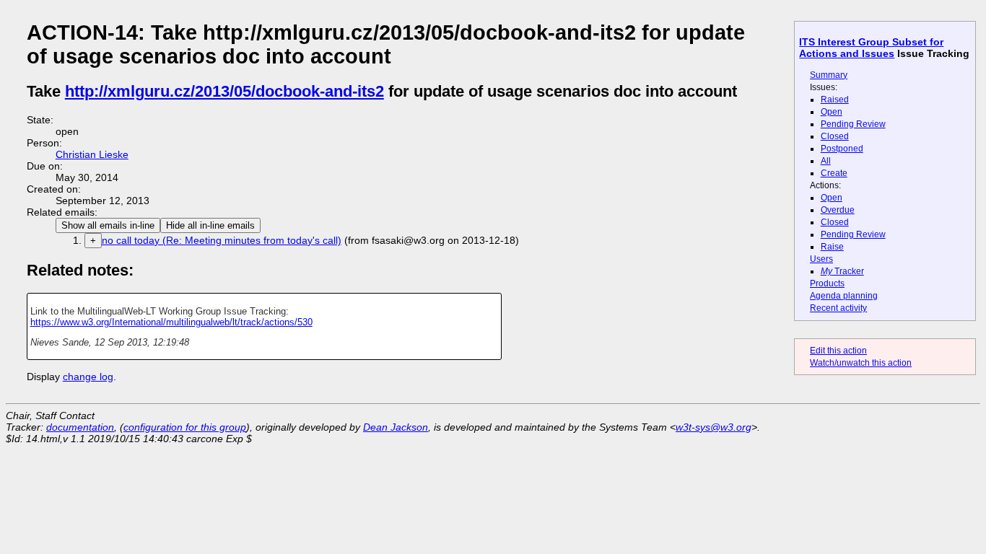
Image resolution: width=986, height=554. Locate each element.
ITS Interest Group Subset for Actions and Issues (871, 47)
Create (834, 173)
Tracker (842, 271)
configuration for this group (184, 427)
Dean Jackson (395, 427)
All (826, 161)
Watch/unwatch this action (861, 363)
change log (88, 376)
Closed (835, 136)
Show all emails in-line (107, 225)
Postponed (842, 149)
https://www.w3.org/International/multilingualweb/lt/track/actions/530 (171, 322)
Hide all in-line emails (210, 225)
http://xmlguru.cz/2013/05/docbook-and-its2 (224, 91)
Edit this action (838, 351)
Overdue (838, 210)
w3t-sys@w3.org (713, 427)
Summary (828, 75)
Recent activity (838, 308)
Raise (832, 247)
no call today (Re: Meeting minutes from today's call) (221, 240)
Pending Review (853, 124)
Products (827, 283)
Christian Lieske (92, 154)
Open (831, 112)
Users (821, 259)
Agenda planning (844, 296)
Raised (835, 99)
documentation (80, 427)
